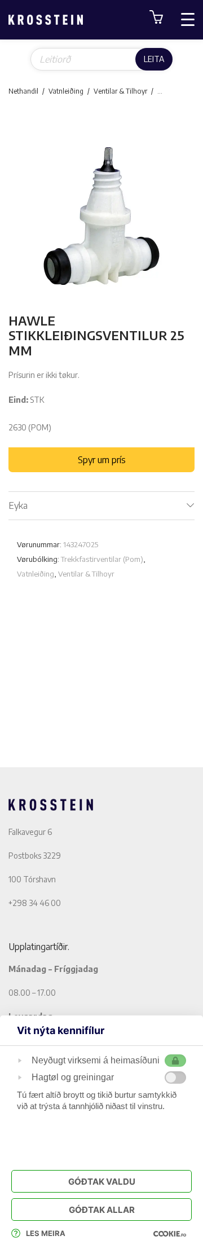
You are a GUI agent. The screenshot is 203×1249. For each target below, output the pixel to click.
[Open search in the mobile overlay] (101, 59)
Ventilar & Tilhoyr (120, 91)
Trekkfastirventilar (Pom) (102, 559)
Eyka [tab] (18, 505)
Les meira (45, 1233)
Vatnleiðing (65, 91)
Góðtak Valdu (101, 1181)
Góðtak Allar (102, 1209)
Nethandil (23, 91)
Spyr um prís (102, 459)
